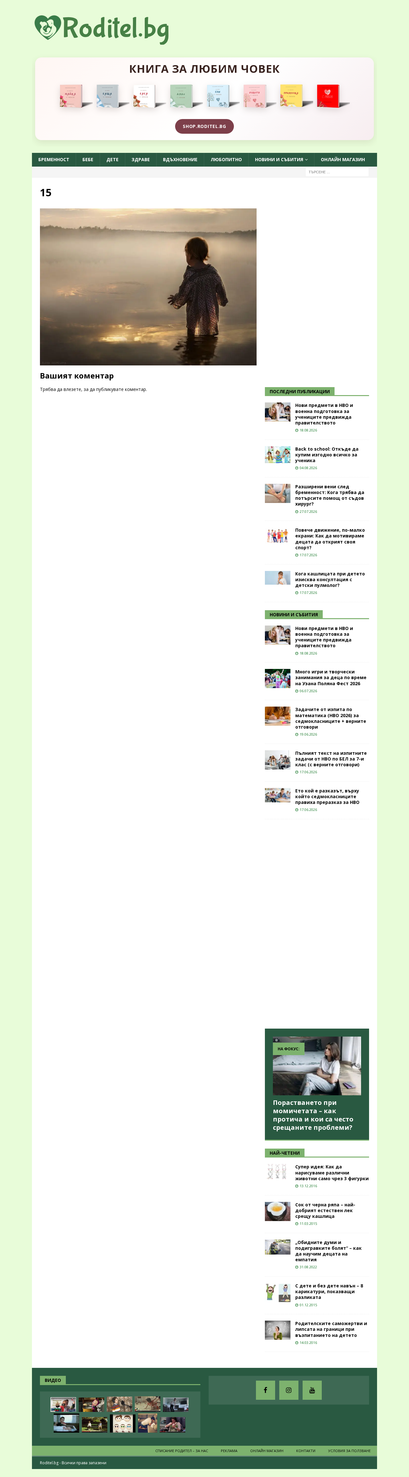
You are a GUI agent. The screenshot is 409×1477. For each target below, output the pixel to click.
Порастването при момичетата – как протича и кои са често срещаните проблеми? (313, 1115)
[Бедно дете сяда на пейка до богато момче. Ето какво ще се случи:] (94, 1425)
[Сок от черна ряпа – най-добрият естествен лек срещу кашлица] (277, 1211)
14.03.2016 (308, 1342)
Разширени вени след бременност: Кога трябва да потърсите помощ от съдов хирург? (329, 495)
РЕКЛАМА (229, 1450)
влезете (72, 389)
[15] (148, 362)
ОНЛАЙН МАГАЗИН (343, 159)
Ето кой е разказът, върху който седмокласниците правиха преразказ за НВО (327, 796)
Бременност (53, 159)
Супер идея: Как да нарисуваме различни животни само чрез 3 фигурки (332, 1172)
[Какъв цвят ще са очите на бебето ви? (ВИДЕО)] (122, 1423)
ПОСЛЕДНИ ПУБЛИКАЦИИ (300, 391)
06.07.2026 (308, 690)
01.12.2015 (308, 1304)
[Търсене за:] (337, 172)
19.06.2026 (308, 734)
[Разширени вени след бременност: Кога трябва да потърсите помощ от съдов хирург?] (277, 493)
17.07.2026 (308, 554)
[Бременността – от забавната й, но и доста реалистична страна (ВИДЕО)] (176, 1405)
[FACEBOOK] (265, 1390)
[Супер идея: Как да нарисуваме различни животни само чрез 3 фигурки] (277, 1171)
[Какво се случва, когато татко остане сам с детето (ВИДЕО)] (147, 1423)
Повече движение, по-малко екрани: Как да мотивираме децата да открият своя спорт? (330, 539)
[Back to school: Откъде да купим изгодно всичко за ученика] (277, 454)
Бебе (87, 159)
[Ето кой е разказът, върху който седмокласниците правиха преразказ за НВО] (277, 795)
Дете (112, 159)
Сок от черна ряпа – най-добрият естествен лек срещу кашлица (325, 1210)
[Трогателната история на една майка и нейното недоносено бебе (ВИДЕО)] (172, 1425)
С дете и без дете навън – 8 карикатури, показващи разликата (329, 1291)
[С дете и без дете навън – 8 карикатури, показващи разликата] (277, 1292)
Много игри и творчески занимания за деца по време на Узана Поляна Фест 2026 (331, 677)
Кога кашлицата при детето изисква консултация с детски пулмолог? (330, 579)
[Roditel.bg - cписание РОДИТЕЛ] (112, 41)
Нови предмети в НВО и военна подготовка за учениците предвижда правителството (324, 414)
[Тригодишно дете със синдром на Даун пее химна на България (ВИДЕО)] (63, 1404)
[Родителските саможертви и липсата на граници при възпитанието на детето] (277, 1330)
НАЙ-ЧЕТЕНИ (285, 1153)
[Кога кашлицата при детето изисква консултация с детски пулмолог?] (277, 578)
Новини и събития (279, 159)
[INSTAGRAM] (288, 1390)
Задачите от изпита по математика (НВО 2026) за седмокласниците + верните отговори (330, 718)
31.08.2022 (308, 1266)
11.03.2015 (308, 1223)
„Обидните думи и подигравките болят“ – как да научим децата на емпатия (328, 1251)
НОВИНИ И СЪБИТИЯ (294, 614)
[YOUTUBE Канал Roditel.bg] (312, 1390)
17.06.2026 (308, 771)
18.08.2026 (308, 430)
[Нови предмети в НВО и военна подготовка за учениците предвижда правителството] (277, 412)
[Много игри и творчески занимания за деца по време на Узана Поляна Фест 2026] (277, 678)
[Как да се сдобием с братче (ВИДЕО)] (66, 1423)
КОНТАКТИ (305, 1450)
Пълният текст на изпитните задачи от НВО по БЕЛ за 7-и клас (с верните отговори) (331, 759)
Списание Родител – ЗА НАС (181, 1450)
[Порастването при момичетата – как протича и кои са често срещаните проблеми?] (317, 1066)
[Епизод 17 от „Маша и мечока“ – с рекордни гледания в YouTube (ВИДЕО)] (91, 1405)
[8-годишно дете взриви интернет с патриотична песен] (119, 1404)
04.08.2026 (308, 467)
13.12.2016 (308, 1185)
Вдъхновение (180, 159)
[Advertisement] (313, 281)
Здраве (141, 159)
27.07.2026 (308, 511)
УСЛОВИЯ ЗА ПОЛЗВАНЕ (349, 1450)
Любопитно (226, 159)
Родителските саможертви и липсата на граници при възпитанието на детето (331, 1329)
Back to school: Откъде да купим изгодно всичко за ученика (327, 454)
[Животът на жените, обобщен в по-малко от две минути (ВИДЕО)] (147, 1404)
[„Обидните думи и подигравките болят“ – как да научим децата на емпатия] (277, 1247)
